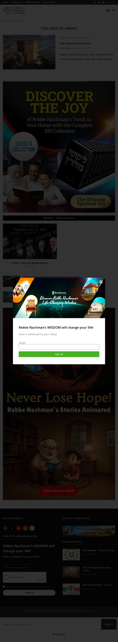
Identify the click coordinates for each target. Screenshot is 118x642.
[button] (101, 282)
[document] (59, 321)
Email (22, 343)
